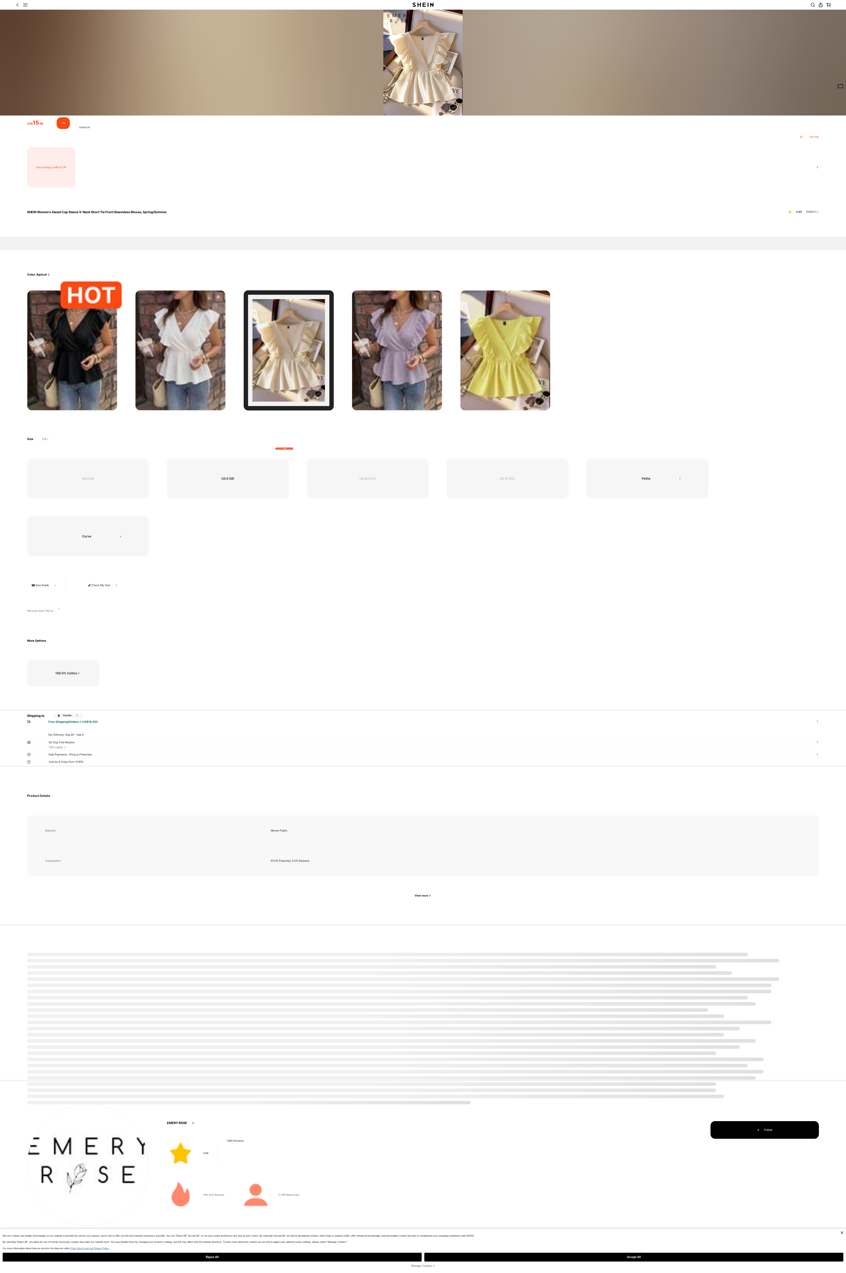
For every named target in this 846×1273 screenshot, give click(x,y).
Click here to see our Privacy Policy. (90, 1248)
